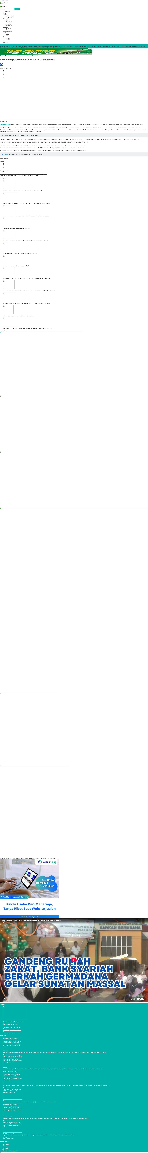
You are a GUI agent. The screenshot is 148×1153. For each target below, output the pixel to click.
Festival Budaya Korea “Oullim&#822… (12, 1030)
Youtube (6, 1147)
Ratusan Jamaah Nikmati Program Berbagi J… (13, 1021)
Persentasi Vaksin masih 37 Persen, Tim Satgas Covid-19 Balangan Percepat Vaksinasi (23, 174)
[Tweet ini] (3, 72)
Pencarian (17, 9)
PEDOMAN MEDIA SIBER (8, 1138)
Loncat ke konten (4, 0)
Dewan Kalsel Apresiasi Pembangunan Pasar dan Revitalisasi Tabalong (19, 175)
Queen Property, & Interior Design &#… (12, 1027)
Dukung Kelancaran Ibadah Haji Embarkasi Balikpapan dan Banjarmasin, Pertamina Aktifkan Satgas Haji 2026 (27, 328)
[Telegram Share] (3, 73)
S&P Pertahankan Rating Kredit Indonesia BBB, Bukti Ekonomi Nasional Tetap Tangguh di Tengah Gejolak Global (64, 46)
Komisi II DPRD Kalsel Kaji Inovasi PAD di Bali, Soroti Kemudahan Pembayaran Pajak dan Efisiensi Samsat (26, 303)
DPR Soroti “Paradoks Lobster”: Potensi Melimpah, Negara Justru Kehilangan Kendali (19, 46)
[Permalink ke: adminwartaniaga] (1, 65)
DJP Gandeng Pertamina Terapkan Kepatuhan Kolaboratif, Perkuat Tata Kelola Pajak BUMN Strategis (112, 46)
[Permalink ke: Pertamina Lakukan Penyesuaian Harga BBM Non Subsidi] (10, 263)
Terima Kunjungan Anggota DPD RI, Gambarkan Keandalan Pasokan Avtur (19, 316)
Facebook (6, 1144)
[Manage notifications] (3, 1149)
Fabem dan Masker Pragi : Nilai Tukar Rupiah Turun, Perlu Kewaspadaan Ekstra (20, 253)
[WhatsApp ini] (3, 75)
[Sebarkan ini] (3, 70)
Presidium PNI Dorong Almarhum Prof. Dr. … (13, 1033)
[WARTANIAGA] (3, 6)
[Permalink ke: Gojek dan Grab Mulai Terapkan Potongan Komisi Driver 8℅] (9, 226)
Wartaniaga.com (4, 124)
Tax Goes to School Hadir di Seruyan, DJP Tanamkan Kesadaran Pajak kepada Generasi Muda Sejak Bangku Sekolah (29, 291)
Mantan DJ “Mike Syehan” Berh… (10, 1024)
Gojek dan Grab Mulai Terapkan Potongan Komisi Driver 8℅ (16, 228)
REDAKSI (5, 1137)
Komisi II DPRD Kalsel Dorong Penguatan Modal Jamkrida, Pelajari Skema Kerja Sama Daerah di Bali (39, 47)
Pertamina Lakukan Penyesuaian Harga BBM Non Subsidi (16, 266)
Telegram (6, 1148)
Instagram (6, 1145)
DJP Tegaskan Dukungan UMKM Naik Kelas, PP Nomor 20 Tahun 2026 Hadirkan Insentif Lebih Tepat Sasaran (27, 278)
